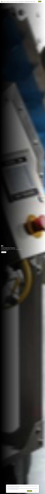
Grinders (16, 1)
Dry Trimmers (12, 1)
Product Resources (27, 1)
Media (31, 1)
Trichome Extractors (21, 1)
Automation (7, 1)
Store (34, 1)
